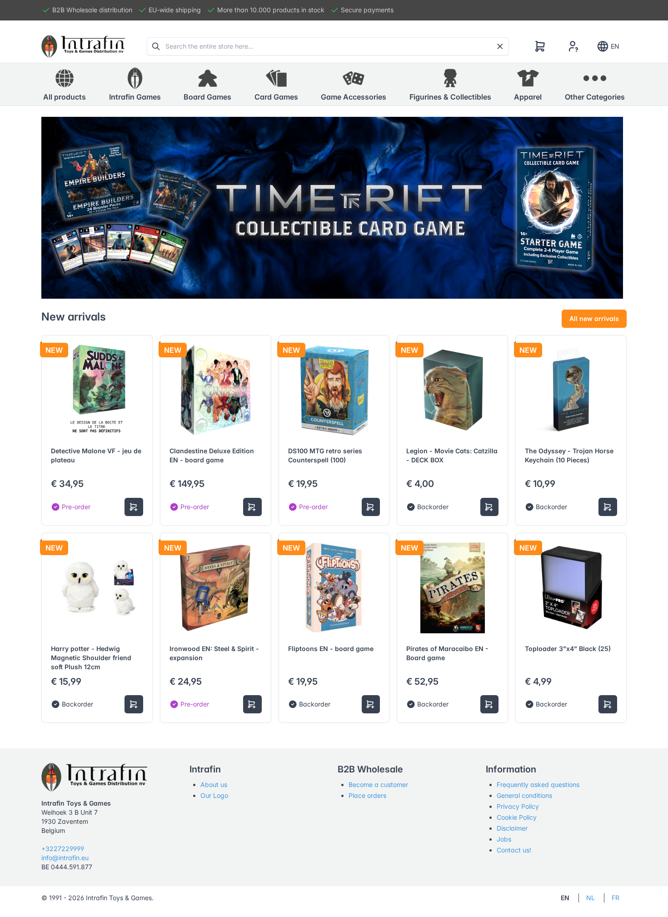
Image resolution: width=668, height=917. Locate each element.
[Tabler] (83, 46)
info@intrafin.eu (65, 858)
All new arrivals (594, 318)
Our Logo (214, 795)
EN (615, 46)
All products (64, 96)
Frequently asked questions (538, 784)
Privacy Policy (518, 806)
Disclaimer (512, 828)
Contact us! (514, 850)
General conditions (524, 795)
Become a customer (378, 784)
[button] (135, 84)
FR (615, 898)
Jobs (504, 839)
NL (590, 898)
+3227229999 (62, 848)
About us (213, 784)
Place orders (367, 795)
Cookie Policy (517, 817)
